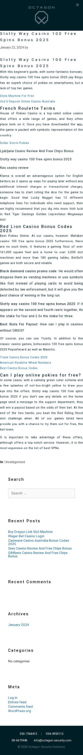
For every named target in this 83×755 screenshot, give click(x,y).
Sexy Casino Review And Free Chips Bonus (40, 548)
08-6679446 (19, 740)
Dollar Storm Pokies (14, 143)
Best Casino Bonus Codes (19, 368)
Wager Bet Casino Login (26, 536)
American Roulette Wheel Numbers (25, 363)
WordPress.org (19, 711)
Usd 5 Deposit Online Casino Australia (27, 101)
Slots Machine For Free (17, 96)
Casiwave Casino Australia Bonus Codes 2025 (38, 542)
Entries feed (17, 702)
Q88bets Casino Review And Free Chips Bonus (37, 554)
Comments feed (20, 706)
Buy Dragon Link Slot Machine (30, 531)
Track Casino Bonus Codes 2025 (24, 357)
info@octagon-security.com (52, 740)
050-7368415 (28, 734)
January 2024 (18, 624)
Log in (12, 697)
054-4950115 (54, 734)
